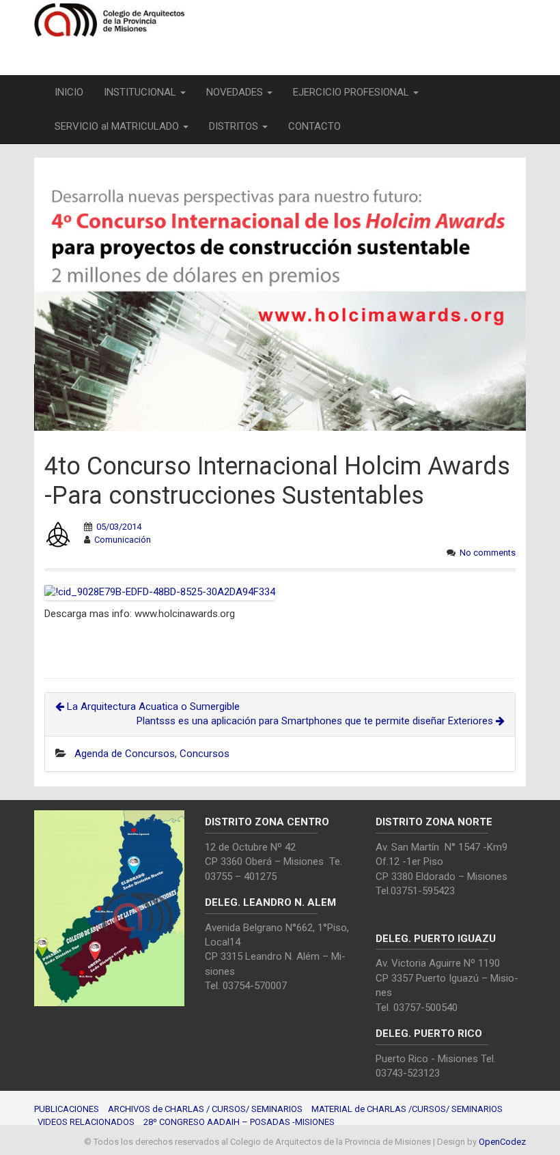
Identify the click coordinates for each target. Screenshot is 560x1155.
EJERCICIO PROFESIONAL (352, 92)
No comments (488, 552)
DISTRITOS (235, 126)
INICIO (69, 92)
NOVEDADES (236, 92)
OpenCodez (502, 1142)
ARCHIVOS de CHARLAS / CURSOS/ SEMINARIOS (205, 1109)
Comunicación (122, 539)
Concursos (204, 753)
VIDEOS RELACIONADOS (86, 1122)
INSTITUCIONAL (141, 92)
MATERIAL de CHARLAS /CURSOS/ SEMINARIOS (407, 1109)
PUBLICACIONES (66, 1109)
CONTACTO (314, 126)
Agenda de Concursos (124, 753)
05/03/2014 (118, 527)
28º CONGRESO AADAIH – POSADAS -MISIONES (239, 1122)
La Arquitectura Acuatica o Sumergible (152, 706)
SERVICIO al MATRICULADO (118, 126)
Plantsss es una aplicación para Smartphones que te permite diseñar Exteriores (316, 721)
